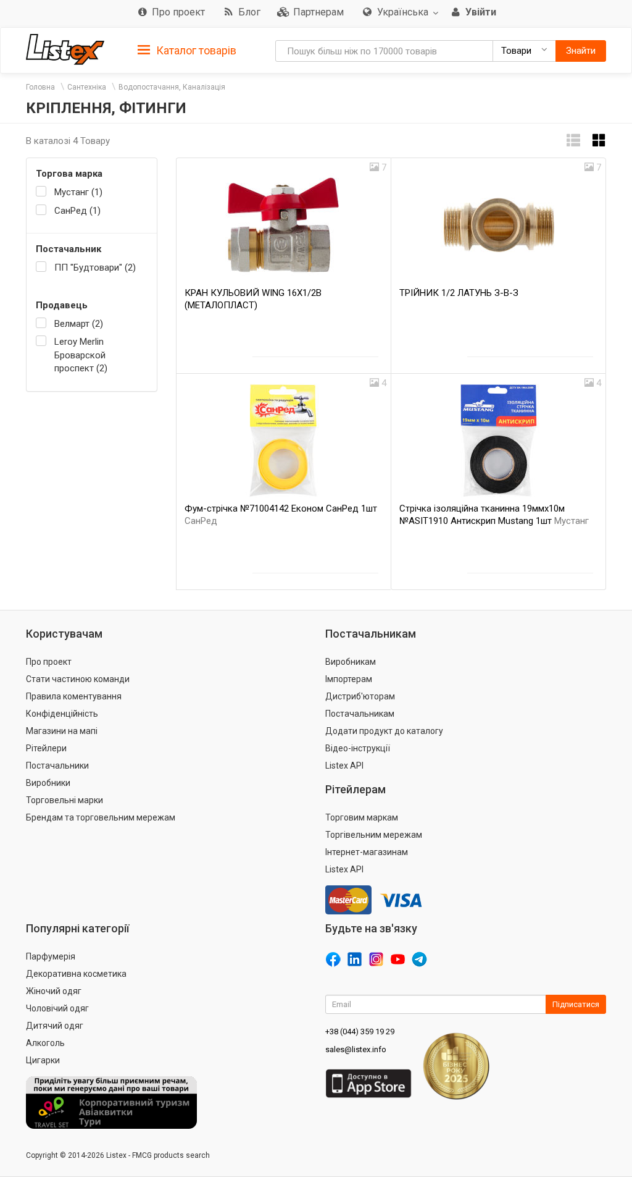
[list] (573, 140)
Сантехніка (86, 87)
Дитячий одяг (54, 1026)
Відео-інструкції (357, 748)
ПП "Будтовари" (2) (95, 267)
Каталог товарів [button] (195, 50)
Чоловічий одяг (57, 1008)
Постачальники (57, 765)
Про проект (49, 662)
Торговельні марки (64, 800)
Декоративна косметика (76, 974)
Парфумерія (50, 956)
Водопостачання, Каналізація (171, 87)
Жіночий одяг (53, 991)
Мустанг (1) (78, 192)
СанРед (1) (77, 210)
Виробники (48, 783)
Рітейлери (46, 748)
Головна (40, 87)
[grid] (599, 140)
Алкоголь (45, 1043)
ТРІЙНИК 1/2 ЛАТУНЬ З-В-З (458, 292)
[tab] (187, 50)
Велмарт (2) (78, 323)
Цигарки (43, 1060)
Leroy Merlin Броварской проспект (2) (80, 355)
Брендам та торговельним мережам (100, 817)
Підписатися (575, 1004)
